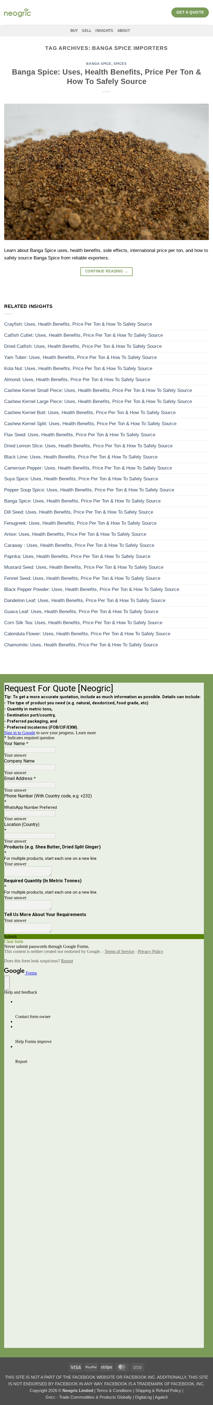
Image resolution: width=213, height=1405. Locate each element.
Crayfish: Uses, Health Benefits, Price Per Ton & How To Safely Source (78, 324)
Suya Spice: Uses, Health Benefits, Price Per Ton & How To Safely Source (81, 478)
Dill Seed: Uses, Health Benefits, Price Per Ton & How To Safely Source (78, 512)
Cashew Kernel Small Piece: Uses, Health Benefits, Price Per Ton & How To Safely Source (98, 390)
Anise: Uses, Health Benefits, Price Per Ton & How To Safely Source (75, 534)
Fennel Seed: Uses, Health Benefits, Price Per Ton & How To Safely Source (82, 578)
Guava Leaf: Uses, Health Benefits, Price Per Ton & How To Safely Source (81, 611)
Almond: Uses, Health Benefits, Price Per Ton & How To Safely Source (77, 379)
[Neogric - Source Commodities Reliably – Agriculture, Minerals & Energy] (17, 12)
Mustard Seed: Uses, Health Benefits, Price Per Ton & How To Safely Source (83, 567)
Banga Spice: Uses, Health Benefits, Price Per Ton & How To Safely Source (82, 501)
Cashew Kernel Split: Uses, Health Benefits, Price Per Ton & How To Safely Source (90, 423)
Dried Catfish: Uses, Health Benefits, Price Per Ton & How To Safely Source (83, 346)
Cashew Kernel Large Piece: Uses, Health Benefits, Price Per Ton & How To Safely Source (98, 401)
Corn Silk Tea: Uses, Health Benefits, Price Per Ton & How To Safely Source (83, 622)
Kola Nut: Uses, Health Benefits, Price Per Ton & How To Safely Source (78, 368)
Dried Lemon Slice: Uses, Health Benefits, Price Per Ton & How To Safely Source (88, 445)
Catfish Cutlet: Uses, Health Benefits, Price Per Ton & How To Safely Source (83, 335)
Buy (74, 31)
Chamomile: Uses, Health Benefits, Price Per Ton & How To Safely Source (81, 644)
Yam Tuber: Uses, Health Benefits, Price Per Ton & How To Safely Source (80, 357)
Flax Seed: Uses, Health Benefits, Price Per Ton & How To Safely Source (79, 434)
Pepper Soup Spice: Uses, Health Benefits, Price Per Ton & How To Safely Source (89, 490)
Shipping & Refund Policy (158, 1390)
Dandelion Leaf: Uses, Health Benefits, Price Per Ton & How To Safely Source (84, 600)
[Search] (140, 30)
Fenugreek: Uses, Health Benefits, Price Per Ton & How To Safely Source (80, 523)
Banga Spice (98, 63)
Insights (104, 31)
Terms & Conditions (115, 1390)
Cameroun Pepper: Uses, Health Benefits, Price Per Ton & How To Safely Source (88, 468)
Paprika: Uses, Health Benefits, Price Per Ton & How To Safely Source (77, 556)
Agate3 (161, 1397)
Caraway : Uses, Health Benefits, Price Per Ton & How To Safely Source (79, 545)
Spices (120, 63)
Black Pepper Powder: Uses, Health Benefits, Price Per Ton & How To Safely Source (91, 589)
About (123, 31)
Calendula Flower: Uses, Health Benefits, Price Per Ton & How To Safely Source (87, 633)
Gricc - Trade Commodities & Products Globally (89, 1397)
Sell (87, 31)
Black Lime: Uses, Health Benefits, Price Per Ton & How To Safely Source (81, 457)
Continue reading (106, 271)
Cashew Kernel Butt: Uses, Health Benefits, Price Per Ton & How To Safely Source (90, 412)
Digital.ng (144, 1397)
